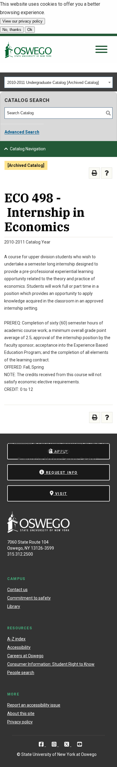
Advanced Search (21, 132)
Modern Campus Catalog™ (71, 459)
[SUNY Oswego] (38, 531)
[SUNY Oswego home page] (28, 49)
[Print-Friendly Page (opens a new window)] (94, 173)
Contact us (17, 589)
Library (13, 606)
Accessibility (19, 647)
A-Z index (16, 639)
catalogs (23, 442)
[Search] (108, 113)
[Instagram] (55, 744)
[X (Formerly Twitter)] (67, 744)
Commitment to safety (29, 598)
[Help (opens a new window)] (106, 173)
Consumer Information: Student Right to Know (50, 664)
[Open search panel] (101, 50)
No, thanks (11, 29)
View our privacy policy (22, 21)
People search (20, 672)
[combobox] (58, 82)
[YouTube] (79, 744)
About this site (20, 713)
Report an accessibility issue (33, 705)
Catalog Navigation (28, 148)
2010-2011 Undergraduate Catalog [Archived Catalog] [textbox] (53, 82)
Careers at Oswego (25, 655)
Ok (29, 29)
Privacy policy (20, 721)
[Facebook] (42, 744)
